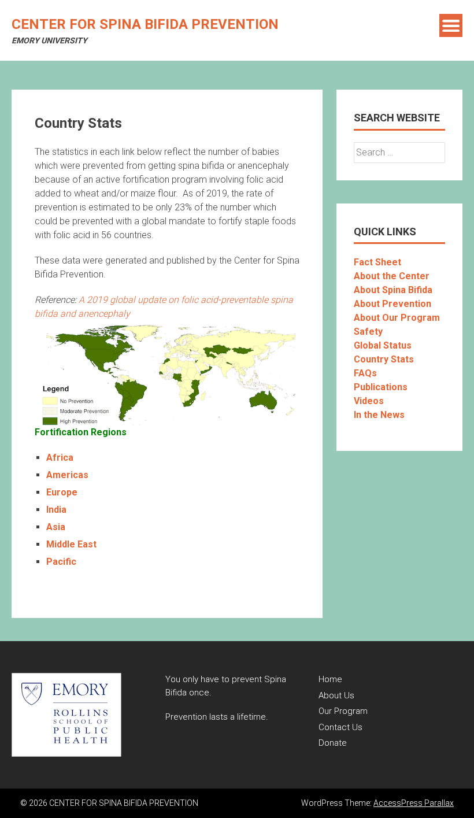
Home (330, 679)
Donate (333, 743)
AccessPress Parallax (413, 803)
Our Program (343, 711)
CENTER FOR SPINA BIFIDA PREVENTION (145, 24)
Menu (450, 25)
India (56, 509)
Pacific (61, 561)
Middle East (71, 544)
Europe (61, 492)
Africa (59, 457)
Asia (55, 526)
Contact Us (340, 727)
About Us (336, 695)
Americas (67, 474)
